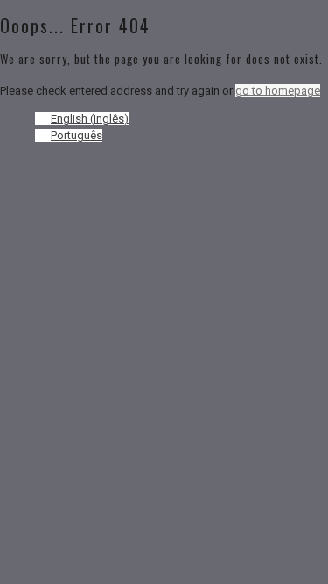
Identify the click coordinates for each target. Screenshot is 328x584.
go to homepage (277, 90)
